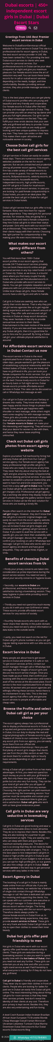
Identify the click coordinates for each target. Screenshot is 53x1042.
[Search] (29, 27)
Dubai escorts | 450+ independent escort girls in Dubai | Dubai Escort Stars (26, 13)
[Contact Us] (35, 27)
